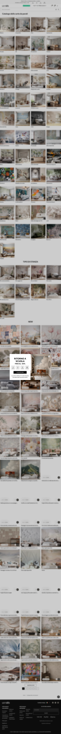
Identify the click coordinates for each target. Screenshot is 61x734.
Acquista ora (20, 372)
